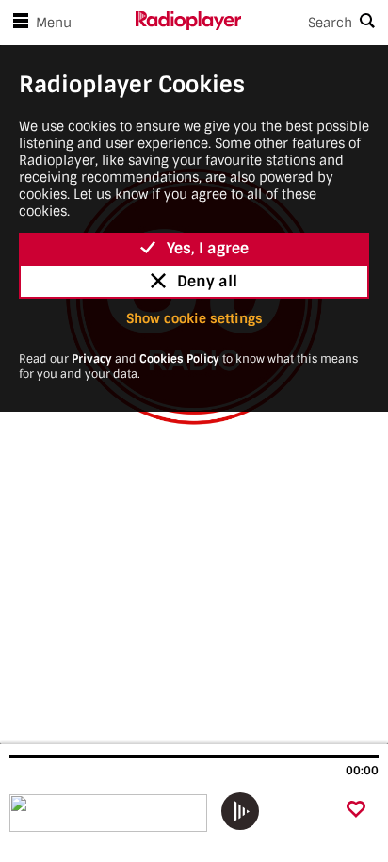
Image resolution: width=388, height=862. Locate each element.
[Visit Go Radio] (110, 813)
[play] (240, 811)
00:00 (362, 770)
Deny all (207, 281)
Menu (54, 22)
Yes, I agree (208, 248)
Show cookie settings (194, 318)
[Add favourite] (356, 810)
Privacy (92, 358)
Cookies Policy (179, 358)
